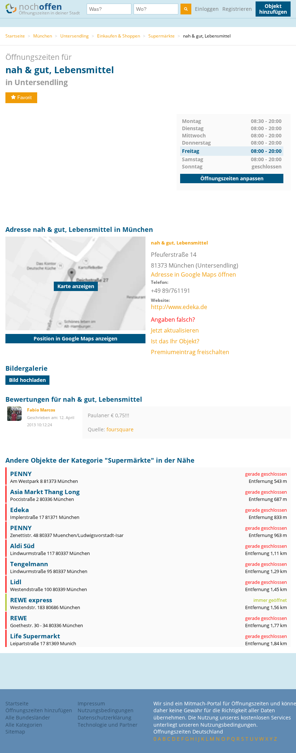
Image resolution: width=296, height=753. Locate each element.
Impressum (91, 703)
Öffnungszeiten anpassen (232, 178)
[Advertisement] (91, 164)
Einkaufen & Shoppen (118, 36)
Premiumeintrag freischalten (190, 352)
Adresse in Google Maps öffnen (193, 274)
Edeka (19, 510)
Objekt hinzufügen (273, 9)
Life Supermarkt (35, 636)
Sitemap (15, 731)
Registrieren (237, 8)
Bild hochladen (27, 379)
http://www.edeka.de (179, 307)
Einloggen (207, 8)
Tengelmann (29, 564)
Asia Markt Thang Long (45, 492)
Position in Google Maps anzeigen (75, 338)
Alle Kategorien (23, 724)
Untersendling (74, 36)
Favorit (24, 97)
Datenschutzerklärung (104, 717)
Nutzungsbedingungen (106, 710)
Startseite (15, 36)
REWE (18, 618)
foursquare (120, 429)
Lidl (15, 582)
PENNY (21, 474)
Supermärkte (161, 36)
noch (49, 8)
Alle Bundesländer (27, 717)
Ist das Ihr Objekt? (175, 341)
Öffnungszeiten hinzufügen (38, 710)
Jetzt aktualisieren (175, 330)
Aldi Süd (22, 546)
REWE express (31, 600)
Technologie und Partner (108, 724)
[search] (185, 9)
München (42, 36)
